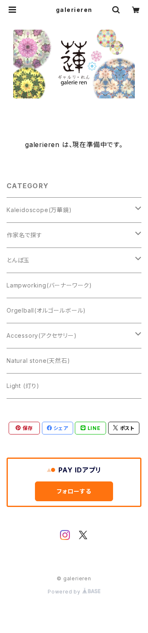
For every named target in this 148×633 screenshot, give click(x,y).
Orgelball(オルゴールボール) (46, 310)
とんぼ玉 (18, 260)
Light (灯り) (23, 385)
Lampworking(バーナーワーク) (49, 285)
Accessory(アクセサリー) (42, 335)
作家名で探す (24, 234)
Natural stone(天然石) (38, 360)
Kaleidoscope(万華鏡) (39, 209)
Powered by (65, 592)
